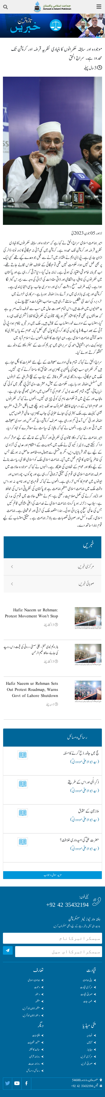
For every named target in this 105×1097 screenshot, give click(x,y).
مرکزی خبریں (86, 566)
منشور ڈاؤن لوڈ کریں (31, 1008)
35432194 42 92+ (67, 905)
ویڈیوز (89, 1049)
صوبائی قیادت (86, 994)
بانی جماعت (87, 980)
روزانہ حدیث (34, 1063)
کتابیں (89, 1042)
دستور (37, 994)
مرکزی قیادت (86, 987)
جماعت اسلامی (34, 980)
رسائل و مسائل (33, 1070)
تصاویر (89, 1035)
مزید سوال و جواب (53, 875)
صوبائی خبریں (86, 584)
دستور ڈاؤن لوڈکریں (31, 1015)
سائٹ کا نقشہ (34, 1049)
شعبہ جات (87, 1001)
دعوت (37, 987)
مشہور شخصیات (34, 1042)
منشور (37, 1001)
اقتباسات (36, 1035)
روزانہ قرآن (34, 1056)
